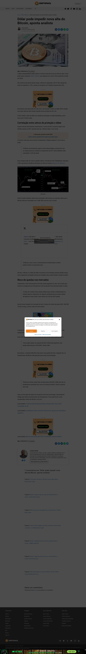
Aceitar (31, 331)
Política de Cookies (38, 334)
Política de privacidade (46, 334)
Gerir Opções (55, 331)
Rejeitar (43, 331)
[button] (59, 319)
